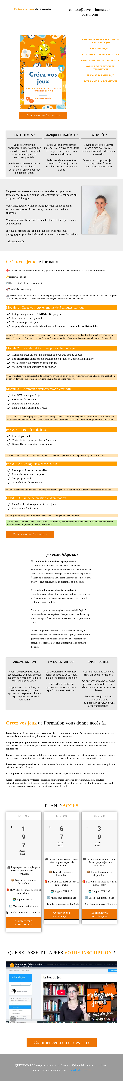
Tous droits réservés (79, 1070)
